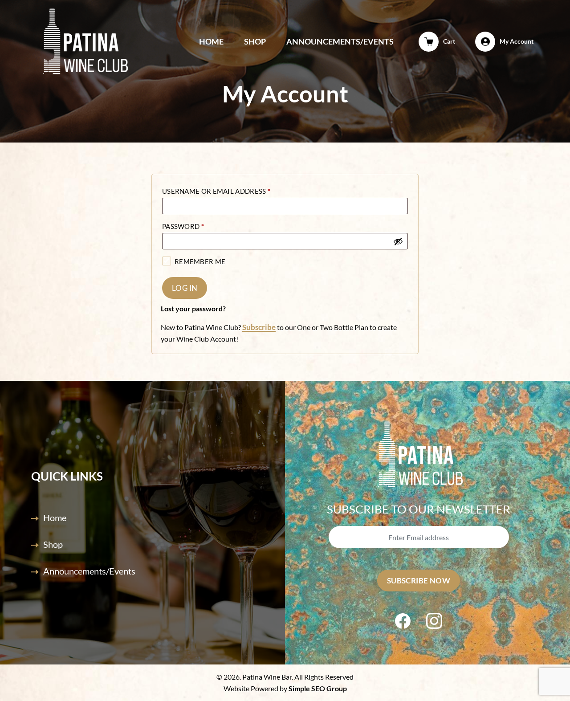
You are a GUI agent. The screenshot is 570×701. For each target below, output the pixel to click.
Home (211, 41)
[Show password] (398, 241)
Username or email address (216, 191)
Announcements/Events (340, 41)
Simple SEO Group (318, 688)
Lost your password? (193, 308)
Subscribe (259, 327)
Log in (184, 288)
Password (183, 226)
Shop (255, 41)
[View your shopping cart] (428, 41)
